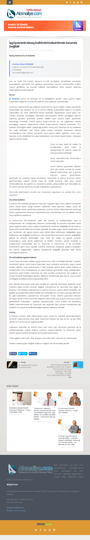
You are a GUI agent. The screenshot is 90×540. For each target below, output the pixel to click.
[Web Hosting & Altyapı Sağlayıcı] (45, 524)
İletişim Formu (13, 510)
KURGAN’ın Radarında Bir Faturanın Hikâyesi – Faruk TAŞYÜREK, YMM (19, 410)
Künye (23, 510)
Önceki (23, 362)
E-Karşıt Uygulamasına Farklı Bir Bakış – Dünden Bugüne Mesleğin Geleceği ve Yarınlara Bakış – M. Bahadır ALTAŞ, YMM (69, 440)
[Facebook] (70, 2)
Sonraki (66, 362)
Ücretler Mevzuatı (48, 50)
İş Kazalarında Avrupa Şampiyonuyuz (28, 366)
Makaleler (38, 50)
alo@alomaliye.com (15, 507)
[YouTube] (78, 2)
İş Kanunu (14, 99)
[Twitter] (67, 2)
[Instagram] (81, 2)
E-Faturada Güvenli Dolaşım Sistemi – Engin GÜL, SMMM (68, 410)
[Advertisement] (29, 159)
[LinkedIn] (74, 2)
